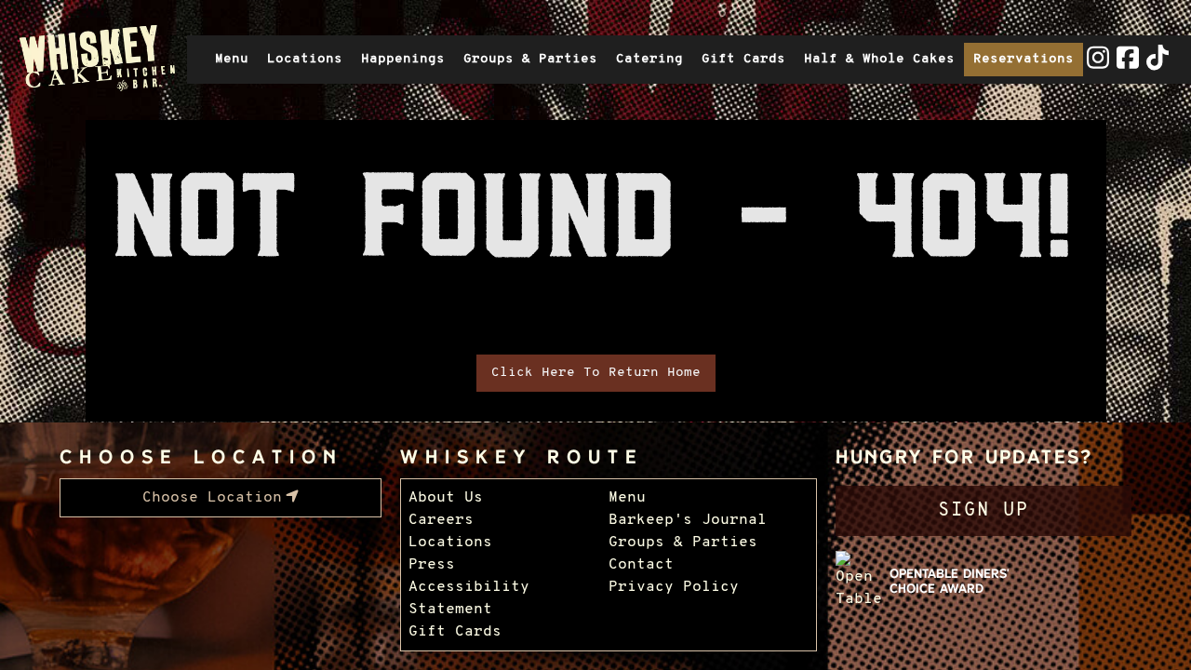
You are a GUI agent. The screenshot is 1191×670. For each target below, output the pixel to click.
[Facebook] (1128, 67)
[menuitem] (220, 497)
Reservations (1023, 59)
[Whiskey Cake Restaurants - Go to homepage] (93, 59)
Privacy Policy (674, 587)
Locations (304, 59)
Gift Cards (748, 63)
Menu (231, 59)
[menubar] (220, 497)
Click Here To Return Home (596, 373)
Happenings (403, 59)
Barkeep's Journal (688, 520)
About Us (445, 497)
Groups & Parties (530, 59)
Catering (649, 59)
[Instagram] (1098, 67)
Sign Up (983, 511)
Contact (641, 564)
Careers (441, 520)
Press (431, 564)
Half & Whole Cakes (879, 59)
